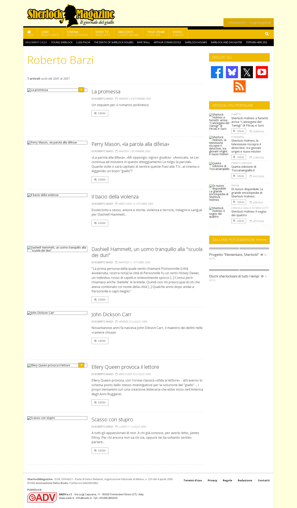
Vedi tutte (261, 239)
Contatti (264, 480)
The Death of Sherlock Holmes (113, 42)
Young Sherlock (62, 42)
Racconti (128, 33)
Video (178, 33)
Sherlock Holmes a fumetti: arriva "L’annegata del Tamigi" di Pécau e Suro (250, 121)
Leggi (101, 113)
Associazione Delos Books (52, 483)
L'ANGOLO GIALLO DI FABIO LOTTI (250, 208)
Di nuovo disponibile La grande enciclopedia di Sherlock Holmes (247, 192)
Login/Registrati (260, 22)
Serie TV (103, 33)
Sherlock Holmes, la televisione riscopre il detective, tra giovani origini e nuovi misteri (246, 145)
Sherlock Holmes (196, 42)
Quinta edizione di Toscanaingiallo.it (243, 168)
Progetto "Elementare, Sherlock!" (234, 254)
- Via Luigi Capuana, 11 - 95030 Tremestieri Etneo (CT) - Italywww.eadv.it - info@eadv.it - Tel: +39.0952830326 (101, 496)
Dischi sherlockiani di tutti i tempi (234, 276)
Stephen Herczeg (256, 42)
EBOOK (235, 185)
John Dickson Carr (112, 314)
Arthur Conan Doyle (167, 42)
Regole (227, 480)
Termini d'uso (192, 480)
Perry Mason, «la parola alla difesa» (130, 143)
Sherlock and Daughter (226, 42)
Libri (50, 33)
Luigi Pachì (83, 42)
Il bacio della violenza (115, 196)
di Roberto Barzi (102, 98)
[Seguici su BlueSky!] (232, 72)
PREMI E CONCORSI (241, 163)
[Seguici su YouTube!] (262, 72)
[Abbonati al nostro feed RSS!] (239, 86)
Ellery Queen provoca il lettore (125, 366)
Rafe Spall (143, 42)
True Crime (156, 33)
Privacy (212, 480)
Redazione (245, 480)
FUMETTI (236, 114)
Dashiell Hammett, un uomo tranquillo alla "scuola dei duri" (147, 252)
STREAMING (237, 137)
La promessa (106, 91)
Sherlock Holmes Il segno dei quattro (248, 213)
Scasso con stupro (112, 419)
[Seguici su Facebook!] (217, 72)
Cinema (77, 33)
